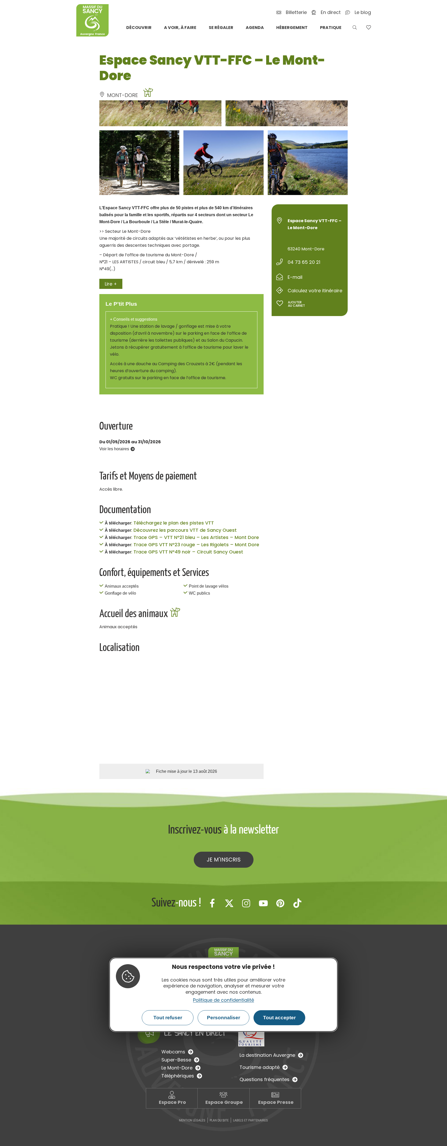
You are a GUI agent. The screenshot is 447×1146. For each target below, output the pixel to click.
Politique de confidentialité (223, 1000)
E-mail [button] (295, 277)
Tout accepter (279, 1017)
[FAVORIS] (368, 27)
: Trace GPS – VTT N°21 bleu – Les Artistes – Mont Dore (195, 537)
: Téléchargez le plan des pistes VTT (172, 523)
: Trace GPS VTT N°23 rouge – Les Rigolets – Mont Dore (195, 544)
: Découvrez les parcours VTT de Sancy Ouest (184, 530)
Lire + (111, 284)
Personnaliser (223, 1017)
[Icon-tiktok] (297, 903)
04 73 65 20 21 (304, 262)
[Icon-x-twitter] (229, 903)
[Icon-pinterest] (280, 903)
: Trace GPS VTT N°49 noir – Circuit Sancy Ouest (187, 552)
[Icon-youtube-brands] (263, 903)
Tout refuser (167, 1017)
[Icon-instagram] (246, 903)
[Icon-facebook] (212, 903)
